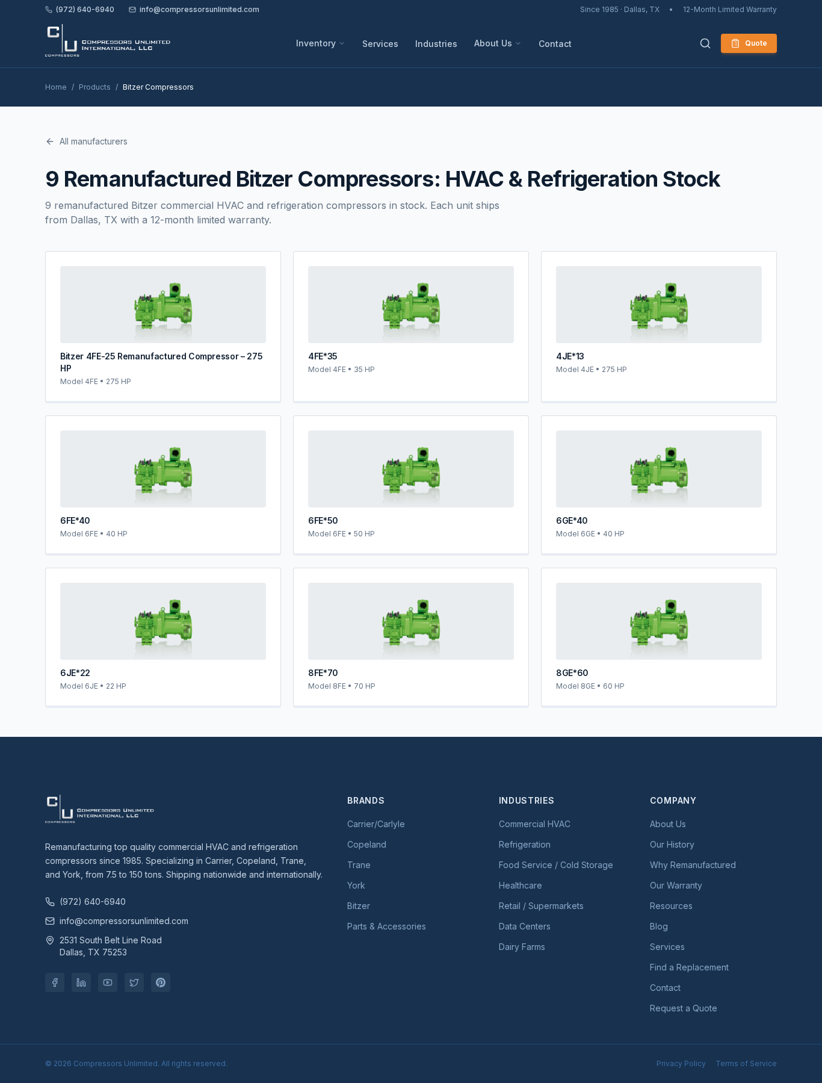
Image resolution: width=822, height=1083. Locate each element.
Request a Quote (683, 1008)
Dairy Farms (522, 947)
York (356, 885)
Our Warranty (676, 885)
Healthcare (520, 885)
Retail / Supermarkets (541, 906)
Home (56, 87)
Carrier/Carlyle (376, 824)
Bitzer (358, 906)
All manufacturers (94, 141)
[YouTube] (107, 982)
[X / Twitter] (134, 982)
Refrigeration (525, 844)
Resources (671, 906)
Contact (555, 44)
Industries (436, 44)
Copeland (366, 844)
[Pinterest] (160, 982)
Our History (672, 844)
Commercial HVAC (534, 824)
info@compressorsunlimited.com (199, 9)
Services (380, 44)
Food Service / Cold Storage (556, 865)
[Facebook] (54, 982)
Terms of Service (746, 1063)
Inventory (316, 43)
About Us (493, 43)
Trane (359, 865)
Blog (659, 926)
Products (95, 87)
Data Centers (525, 926)
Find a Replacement (689, 967)
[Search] (705, 43)
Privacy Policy (681, 1063)
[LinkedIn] (81, 982)
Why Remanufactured (693, 865)
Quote (756, 43)
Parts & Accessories (386, 926)
